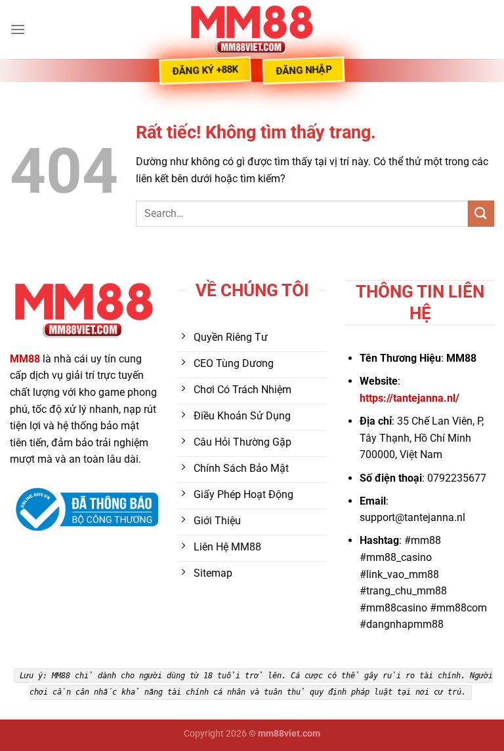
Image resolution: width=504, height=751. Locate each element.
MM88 (25, 359)
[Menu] (18, 29)
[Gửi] (481, 213)
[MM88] (252, 29)
